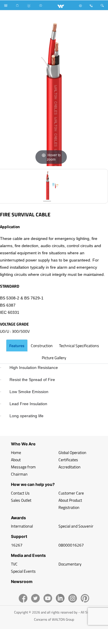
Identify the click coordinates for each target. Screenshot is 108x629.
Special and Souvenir (75, 526)
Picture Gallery (54, 358)
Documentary (70, 564)
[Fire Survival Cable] (47, 186)
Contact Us (20, 493)
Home (16, 452)
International (22, 526)
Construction (42, 346)
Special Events (23, 571)
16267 (16, 545)
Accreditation (69, 467)
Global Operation (72, 452)
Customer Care (71, 493)
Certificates (68, 460)
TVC (14, 564)
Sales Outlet (21, 500)
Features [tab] (16, 346)
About (16, 460)
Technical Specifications (79, 346)
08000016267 (71, 545)
